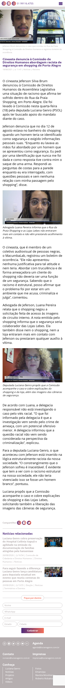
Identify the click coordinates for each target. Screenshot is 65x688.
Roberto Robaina (44, 678)
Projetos (9, 675)
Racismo (36, 69)
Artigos (9, 678)
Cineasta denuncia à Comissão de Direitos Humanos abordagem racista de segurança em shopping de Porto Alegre (32, 62)
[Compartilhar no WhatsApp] (19, 523)
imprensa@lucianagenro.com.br (47, 658)
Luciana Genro (12, 668)
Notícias (27, 69)
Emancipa (40, 671)
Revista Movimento (45, 675)
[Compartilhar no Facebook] (24, 523)
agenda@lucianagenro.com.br (46, 647)
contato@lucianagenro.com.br (16, 658)
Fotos (38, 668)
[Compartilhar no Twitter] (29, 523)
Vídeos (8, 681)
